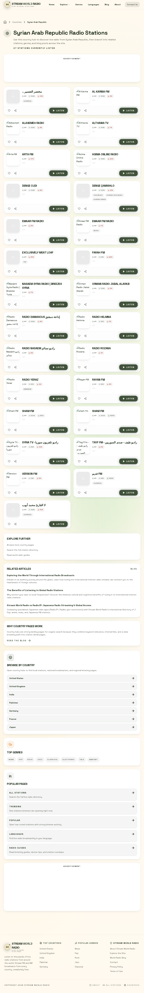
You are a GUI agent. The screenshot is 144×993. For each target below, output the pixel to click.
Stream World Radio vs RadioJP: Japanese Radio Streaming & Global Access (49, 605)
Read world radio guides (18, 555)
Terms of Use (116, 971)
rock (30, 760)
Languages (93, 4)
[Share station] (15, 110)
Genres (78, 4)
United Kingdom (47, 953)
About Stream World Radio (122, 948)
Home (51, 4)
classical (52, 760)
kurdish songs (100, 199)
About (118, 4)
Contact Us (132, 4)
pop (21, 760)
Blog (107, 4)
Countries (17, 22)
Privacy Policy (116, 966)
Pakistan (44, 962)
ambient (93, 760)
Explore (64, 4)
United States (46, 948)
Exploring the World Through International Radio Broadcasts (40, 575)
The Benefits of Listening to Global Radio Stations (35, 590)
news (11, 760)
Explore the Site (118, 953)
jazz (39, 760)
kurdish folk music (114, 195)
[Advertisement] (72, 889)
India (42, 957)
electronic (69, 760)
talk (81, 760)
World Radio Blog (118, 957)
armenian (27, 389)
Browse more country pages (20, 545)
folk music (98, 195)
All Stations (113, 985)
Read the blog (17, 640)
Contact (114, 962)
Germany (44, 966)
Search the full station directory (22, 550)
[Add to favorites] (9, 110)
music (96, 231)
